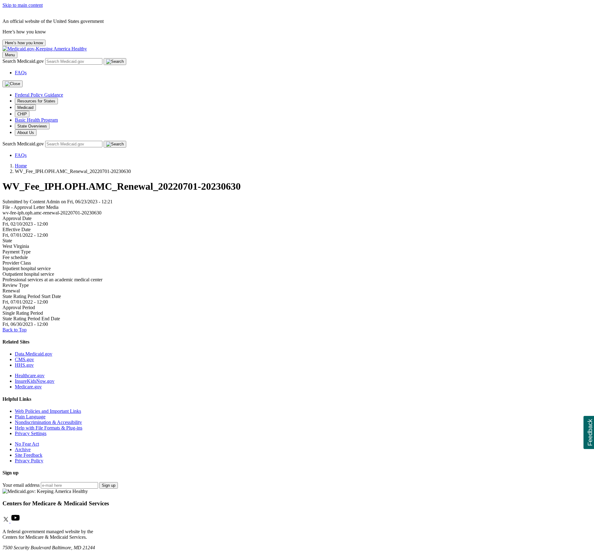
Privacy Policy (29, 460)
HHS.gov (24, 365)
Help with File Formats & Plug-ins (48, 427)
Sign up (108, 485)
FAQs (21, 72)
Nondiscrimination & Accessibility (48, 422)
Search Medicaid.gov (23, 61)
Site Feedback (28, 455)
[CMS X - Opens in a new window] (6, 521)
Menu (10, 55)
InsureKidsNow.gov (34, 381)
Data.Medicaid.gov (33, 353)
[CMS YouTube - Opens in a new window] (15, 521)
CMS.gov (24, 359)
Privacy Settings (30, 433)
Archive (23, 449)
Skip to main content (22, 5)
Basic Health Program (36, 120)
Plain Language (30, 416)
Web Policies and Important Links (48, 411)
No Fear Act (27, 444)
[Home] (44, 48)
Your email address (21, 485)
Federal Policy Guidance (39, 94)
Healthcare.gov (30, 375)
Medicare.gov (28, 386)
